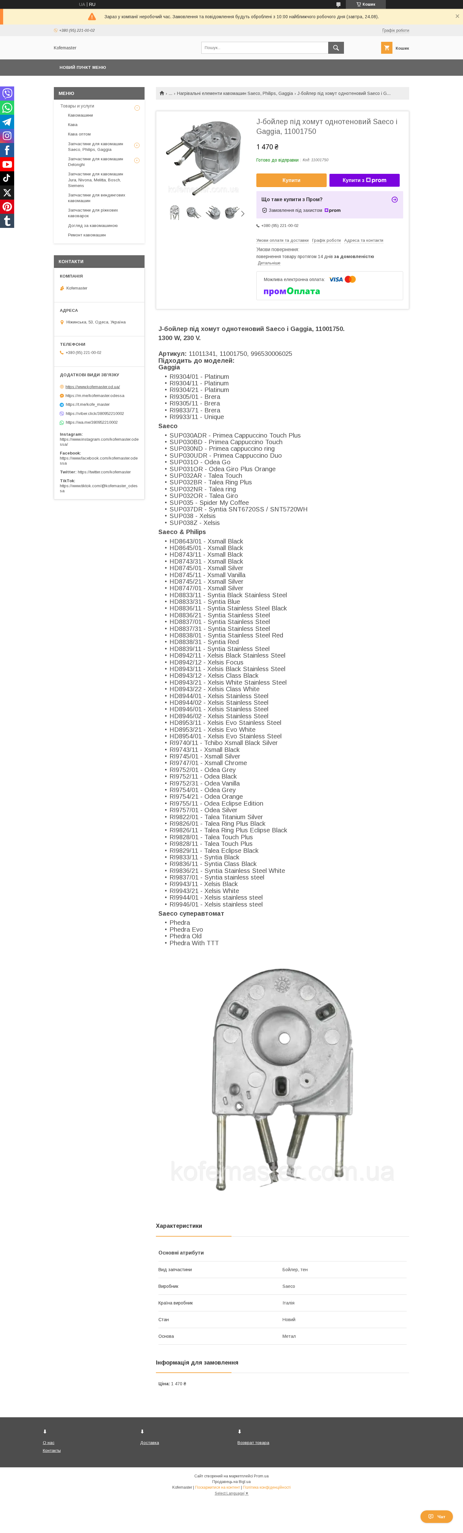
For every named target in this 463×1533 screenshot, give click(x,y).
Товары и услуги (77, 105)
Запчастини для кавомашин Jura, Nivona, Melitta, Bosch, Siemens (95, 180)
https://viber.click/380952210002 (95, 413)
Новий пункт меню (83, 67)
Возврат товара (253, 1442)
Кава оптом (79, 134)
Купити (291, 180)
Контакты (52, 1450)
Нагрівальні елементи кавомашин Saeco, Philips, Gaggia (235, 93)
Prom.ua (261, 1476)
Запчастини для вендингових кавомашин (96, 198)
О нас (48, 1442)
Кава (72, 124)
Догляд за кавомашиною (93, 225)
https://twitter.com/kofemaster (104, 472)
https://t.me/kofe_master (88, 404)
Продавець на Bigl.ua (231, 1482)
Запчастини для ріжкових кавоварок (93, 213)
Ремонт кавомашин (87, 235)
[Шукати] (336, 48)
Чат (441, 1516)
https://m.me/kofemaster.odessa (95, 395)
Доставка (149, 1442)
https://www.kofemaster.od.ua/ (93, 386)
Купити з (353, 180)
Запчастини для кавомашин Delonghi (95, 162)
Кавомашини (80, 115)
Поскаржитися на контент (217, 1487)
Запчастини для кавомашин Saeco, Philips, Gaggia (95, 146)
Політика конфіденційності (267, 1487)
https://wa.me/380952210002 (92, 422)
